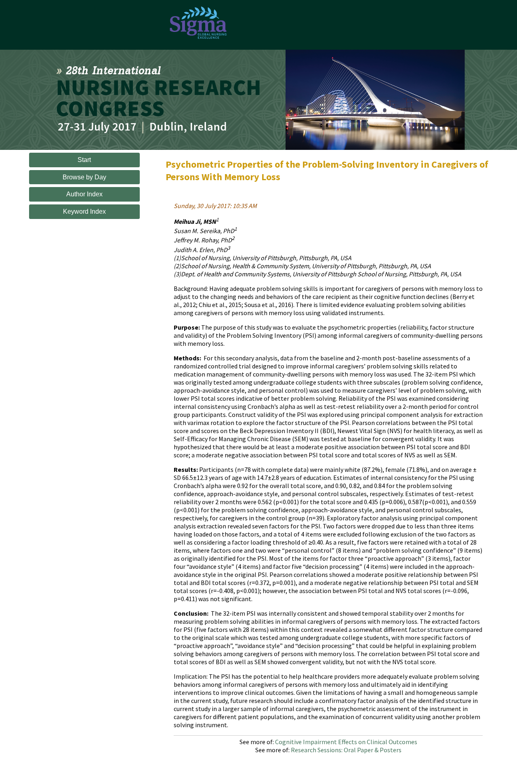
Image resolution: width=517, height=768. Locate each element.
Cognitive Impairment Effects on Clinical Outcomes (346, 742)
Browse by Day (84, 177)
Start (84, 159)
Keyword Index (84, 211)
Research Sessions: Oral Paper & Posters (346, 750)
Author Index (84, 194)
